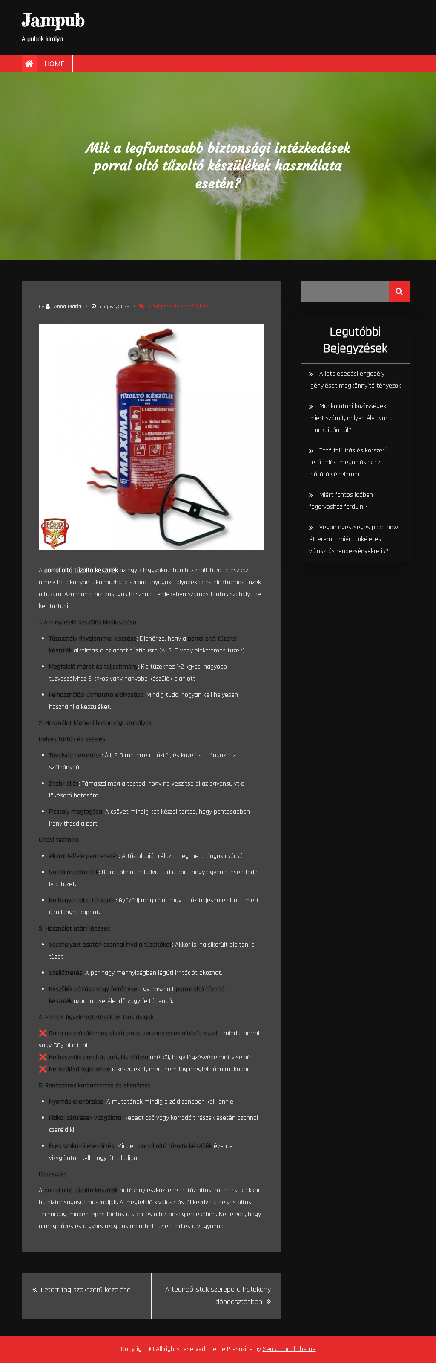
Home (54, 63)
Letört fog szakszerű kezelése (86, 1290)
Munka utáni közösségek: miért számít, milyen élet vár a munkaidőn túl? (351, 418)
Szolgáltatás (164, 306)
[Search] (399, 291)
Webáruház (194, 306)
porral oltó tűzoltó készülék (82, 570)
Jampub (53, 20)
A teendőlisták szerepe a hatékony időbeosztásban (218, 1296)
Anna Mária (67, 306)
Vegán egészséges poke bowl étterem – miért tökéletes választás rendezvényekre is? (354, 539)
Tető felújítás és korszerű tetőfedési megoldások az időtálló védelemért (348, 462)
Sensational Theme (289, 1349)
